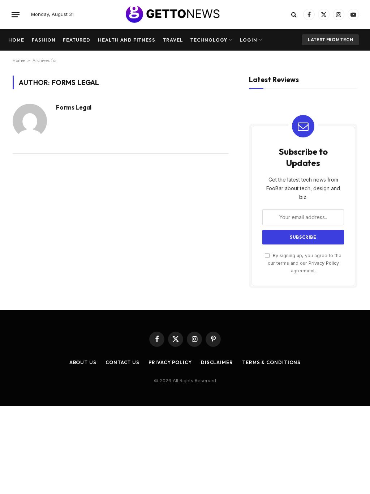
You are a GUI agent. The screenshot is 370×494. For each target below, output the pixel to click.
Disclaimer (217, 362)
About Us (82, 362)
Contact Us (122, 362)
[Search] (294, 15)
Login (248, 40)
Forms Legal (73, 107)
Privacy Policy (324, 263)
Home (16, 40)
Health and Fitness (126, 40)
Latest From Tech (330, 39)
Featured (76, 40)
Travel (173, 40)
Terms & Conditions (271, 362)
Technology (208, 40)
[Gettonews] (185, 14)
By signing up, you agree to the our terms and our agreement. (304, 263)
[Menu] (16, 14)
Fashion (44, 40)
